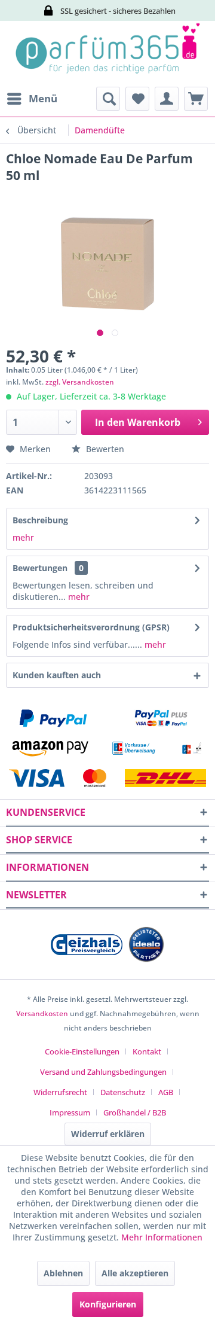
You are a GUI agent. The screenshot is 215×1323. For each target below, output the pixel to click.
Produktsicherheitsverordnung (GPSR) (91, 627)
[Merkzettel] (137, 99)
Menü (43, 98)
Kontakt (147, 1051)
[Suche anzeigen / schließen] (108, 99)
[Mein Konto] (167, 99)
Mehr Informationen (161, 1237)
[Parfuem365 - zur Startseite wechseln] (107, 54)
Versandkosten (42, 1013)
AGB (165, 1092)
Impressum (70, 1112)
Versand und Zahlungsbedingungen (103, 1071)
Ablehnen (63, 1273)
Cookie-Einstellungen (82, 1051)
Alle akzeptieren (135, 1273)
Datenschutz (122, 1092)
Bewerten (104, 449)
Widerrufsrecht (60, 1092)
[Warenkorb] (196, 99)
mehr (23, 537)
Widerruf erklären (108, 1133)
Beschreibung (40, 520)
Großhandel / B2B (134, 1112)
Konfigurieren (107, 1304)
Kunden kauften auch (57, 675)
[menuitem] (31, 99)
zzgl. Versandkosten (79, 382)
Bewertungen (40, 568)
